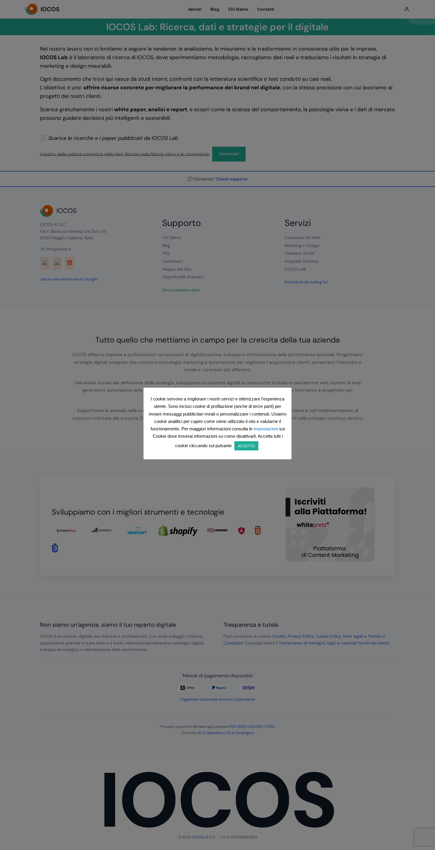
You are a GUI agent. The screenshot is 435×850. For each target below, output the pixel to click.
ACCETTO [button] (246, 445)
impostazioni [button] (266, 428)
